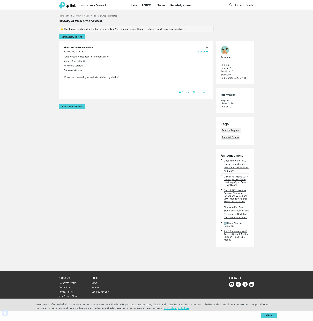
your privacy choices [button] (176, 308)
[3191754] (233, 50)
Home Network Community (71, 16)
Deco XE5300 (78, 61)
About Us (64, 277)
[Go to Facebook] (238, 284)
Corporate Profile (67, 282)
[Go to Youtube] (231, 284)
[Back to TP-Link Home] (67, 5)
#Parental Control (99, 56)
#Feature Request (80, 56)
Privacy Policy (66, 291)
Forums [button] (146, 5)
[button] (133, 5)
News (94, 282)
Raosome (226, 57)
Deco (88, 16)
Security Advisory (100, 291)
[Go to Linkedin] (251, 284)
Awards (95, 287)
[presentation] (225, 50)
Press (94, 277)
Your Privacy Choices (69, 296)
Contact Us (64, 287)
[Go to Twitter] (245, 285)
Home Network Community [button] (93, 5)
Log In (238, 5)
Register (250, 5)
